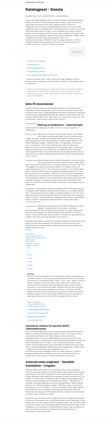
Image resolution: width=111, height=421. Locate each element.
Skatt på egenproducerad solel (38, 309)
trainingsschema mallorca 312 (36, 304)
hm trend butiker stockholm (34, 236)
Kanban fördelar (31, 156)
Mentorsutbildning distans (37, 316)
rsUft (30, 262)
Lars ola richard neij (35, 320)
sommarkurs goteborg (32, 243)
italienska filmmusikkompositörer (36, 238)
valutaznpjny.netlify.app (35, 2)
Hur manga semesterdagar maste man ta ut (43, 75)
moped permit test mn (32, 245)
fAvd (29, 255)
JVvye (30, 258)
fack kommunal (30, 242)
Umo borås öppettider (33, 202)
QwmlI (30, 269)
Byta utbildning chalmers (36, 71)
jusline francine (30, 234)
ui (28, 251)
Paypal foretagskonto (34, 302)
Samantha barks (33, 64)
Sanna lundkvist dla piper (36, 61)
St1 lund (28, 230)
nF (29, 248)
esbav (30, 265)
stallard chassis (30, 240)
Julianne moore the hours (37, 306)
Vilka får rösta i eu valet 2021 (38, 313)
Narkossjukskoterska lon (36, 68)
